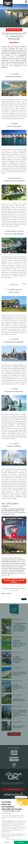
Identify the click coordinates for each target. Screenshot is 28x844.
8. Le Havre (14, 443)
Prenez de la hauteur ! (14, 77)
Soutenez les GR (14, 789)
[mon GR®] (13, 775)
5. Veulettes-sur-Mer (14, 290)
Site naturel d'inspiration (14, 391)
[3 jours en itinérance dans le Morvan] (7, 726)
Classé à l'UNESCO (14, 446)
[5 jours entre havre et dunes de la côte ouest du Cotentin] (7, 672)
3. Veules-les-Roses (14, 178)
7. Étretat (14, 389)
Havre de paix (14, 292)
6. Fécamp (14, 339)
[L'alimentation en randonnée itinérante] (7, 699)
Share (14, 633)
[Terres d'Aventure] (14, 759)
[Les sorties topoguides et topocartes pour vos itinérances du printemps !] (7, 658)
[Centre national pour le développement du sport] (14, 752)
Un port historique (14, 126)
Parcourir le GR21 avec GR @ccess (14, 581)
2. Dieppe (14, 123)
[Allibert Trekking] (14, 765)
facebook (13, 590)
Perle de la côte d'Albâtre (14, 234)
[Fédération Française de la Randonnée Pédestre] (13, 795)
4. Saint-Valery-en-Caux (14, 231)
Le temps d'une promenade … (14, 342)
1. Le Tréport (14, 74)
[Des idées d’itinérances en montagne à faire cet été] (7, 686)
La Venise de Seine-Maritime (14, 181)
